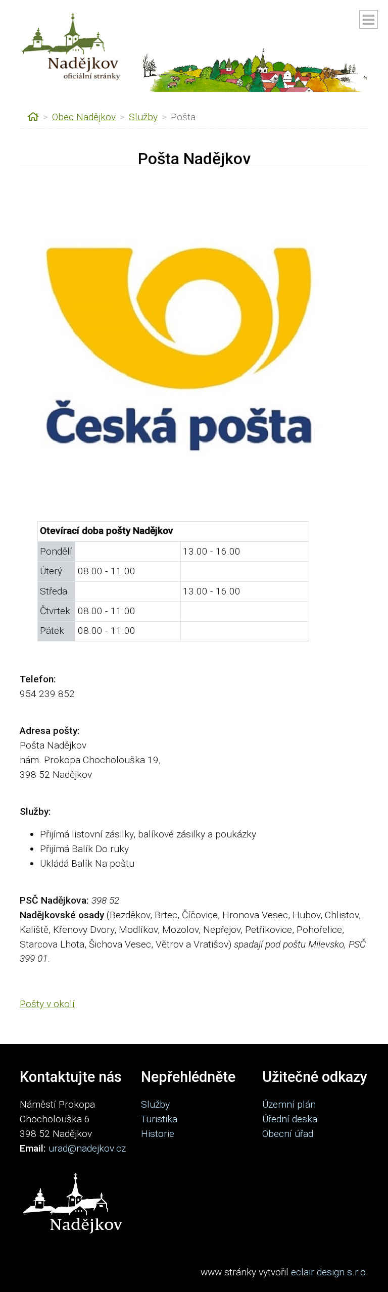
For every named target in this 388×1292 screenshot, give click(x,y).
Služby (143, 117)
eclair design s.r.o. (329, 1272)
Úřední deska (289, 1119)
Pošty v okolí (47, 1004)
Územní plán (289, 1104)
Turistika (159, 1119)
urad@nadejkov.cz (87, 1148)
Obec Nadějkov (84, 117)
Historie (157, 1133)
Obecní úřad (287, 1133)
